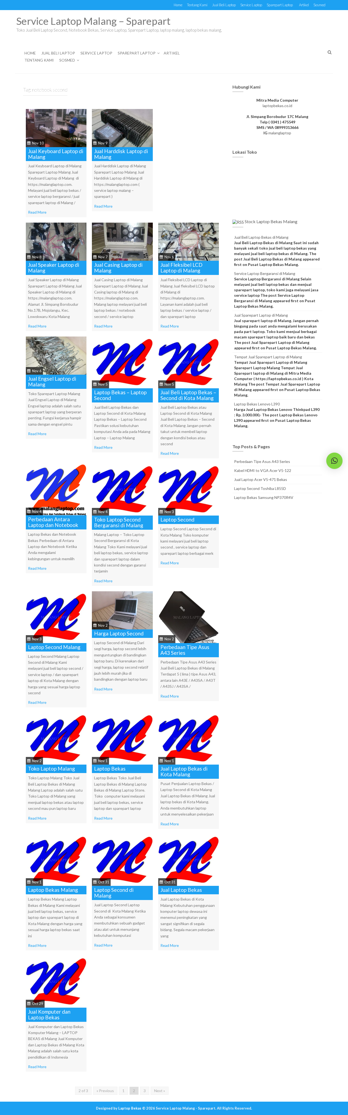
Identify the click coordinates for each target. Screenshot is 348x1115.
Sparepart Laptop (280, 5)
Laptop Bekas (110, 768)
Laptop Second (177, 519)
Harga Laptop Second (119, 633)
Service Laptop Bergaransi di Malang (264, 273)
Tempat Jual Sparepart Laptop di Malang (268, 357)
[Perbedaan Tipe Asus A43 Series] (188, 616)
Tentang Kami (197, 5)
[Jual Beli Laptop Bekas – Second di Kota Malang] (188, 361)
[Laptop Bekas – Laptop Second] (122, 361)
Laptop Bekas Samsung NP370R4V (263, 497)
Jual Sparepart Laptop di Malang (261, 315)
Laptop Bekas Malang (53, 890)
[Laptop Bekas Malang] (56, 859)
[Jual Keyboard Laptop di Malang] (56, 127)
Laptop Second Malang (54, 647)
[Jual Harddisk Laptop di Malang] (122, 127)
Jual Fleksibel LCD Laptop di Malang (181, 268)
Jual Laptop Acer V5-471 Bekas (260, 479)
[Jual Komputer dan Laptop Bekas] (56, 981)
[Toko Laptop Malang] (56, 738)
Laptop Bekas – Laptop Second (120, 395)
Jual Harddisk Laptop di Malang (121, 154)
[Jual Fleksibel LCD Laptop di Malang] (188, 241)
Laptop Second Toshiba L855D (260, 488)
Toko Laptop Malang (51, 768)
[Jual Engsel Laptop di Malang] (56, 355)
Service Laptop (251, 5)
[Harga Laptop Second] (122, 609)
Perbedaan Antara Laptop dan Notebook (53, 522)
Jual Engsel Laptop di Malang (52, 381)
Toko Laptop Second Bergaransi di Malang (118, 522)
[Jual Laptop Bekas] (188, 859)
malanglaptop (279, 133)
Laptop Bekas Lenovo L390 (257, 404)
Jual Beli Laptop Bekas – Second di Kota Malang (188, 395)
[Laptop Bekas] (122, 738)
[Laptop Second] (188, 489)
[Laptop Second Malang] (56, 616)
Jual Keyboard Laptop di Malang (55, 154)
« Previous (105, 1090)
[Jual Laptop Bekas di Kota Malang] (188, 738)
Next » (159, 1090)
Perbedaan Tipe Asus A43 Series (184, 650)
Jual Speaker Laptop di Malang (53, 268)
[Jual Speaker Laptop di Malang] (56, 241)
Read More (37, 212)
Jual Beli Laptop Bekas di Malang (261, 237)
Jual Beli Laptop (224, 5)
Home (178, 5)
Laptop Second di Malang (113, 893)
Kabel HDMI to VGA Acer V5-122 (262, 470)
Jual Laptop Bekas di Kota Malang (183, 771)
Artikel (304, 5)
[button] (334, 461)
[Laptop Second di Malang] (122, 859)
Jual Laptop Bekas (181, 890)
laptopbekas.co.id (277, 105)
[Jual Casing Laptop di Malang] (122, 241)
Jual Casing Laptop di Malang (118, 268)
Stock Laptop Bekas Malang (271, 221)
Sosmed (319, 5)
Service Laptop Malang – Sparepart (93, 21)
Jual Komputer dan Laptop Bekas (49, 1014)
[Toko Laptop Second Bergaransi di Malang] (122, 489)
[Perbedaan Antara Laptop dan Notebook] (56, 489)
